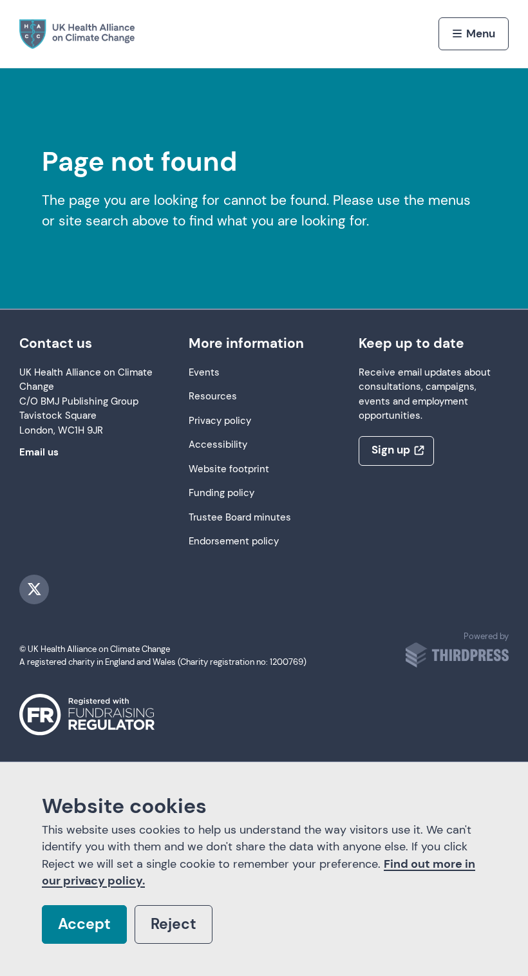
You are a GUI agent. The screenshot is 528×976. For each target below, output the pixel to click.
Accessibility (218, 445)
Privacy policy (220, 421)
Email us (39, 452)
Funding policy (221, 493)
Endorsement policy (234, 541)
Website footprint (229, 469)
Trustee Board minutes (240, 517)
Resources (213, 396)
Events (204, 373)
